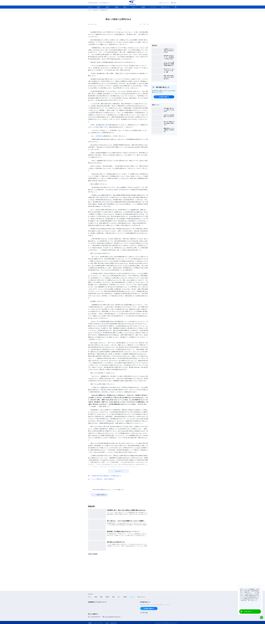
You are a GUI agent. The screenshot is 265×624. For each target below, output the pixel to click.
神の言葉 (105, 202)
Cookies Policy (113, 623)
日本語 (174, 2)
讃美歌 (116, 7)
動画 (107, 7)
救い (124, 34)
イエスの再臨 (94, 127)
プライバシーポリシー (98, 623)
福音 (133, 40)
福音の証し (95, 9)
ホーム (90, 7)
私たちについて (165, 7)
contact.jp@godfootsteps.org (112, 617)
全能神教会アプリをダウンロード (97, 602)
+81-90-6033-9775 (95, 617)
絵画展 (143, 7)
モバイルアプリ (165, 2)
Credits (106, 623)
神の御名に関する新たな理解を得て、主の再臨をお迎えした (107, 475)
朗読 (125, 7)
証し (134, 7)
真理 (121, 189)
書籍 (98, 7)
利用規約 (90, 623)
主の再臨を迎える (104, 9)
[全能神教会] (132, 3)
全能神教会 (99, 136)
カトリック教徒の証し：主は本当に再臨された (103, 479)
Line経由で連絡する (164, 96)
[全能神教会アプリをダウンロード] (91, 605)
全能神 (107, 125)
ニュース (152, 7)
